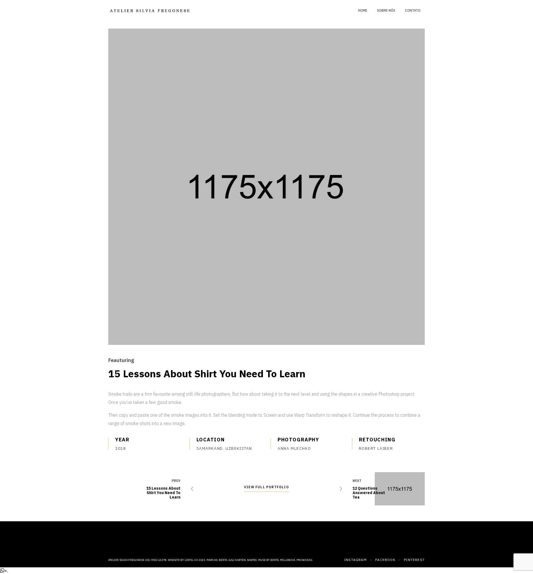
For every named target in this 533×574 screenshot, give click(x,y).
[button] (4, 570)
